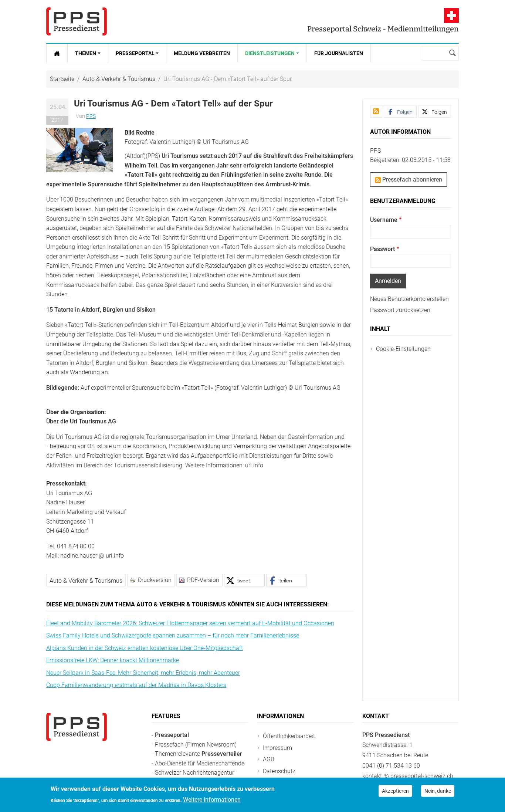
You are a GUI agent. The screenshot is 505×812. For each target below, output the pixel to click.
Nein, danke (437, 791)
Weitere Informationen (212, 799)
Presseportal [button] (135, 53)
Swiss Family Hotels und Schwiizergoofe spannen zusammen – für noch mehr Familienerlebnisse (172, 635)
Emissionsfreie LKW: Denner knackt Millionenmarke (112, 660)
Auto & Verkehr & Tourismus (118, 78)
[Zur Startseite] (57, 53)
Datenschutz (279, 771)
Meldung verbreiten (202, 53)
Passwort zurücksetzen (400, 310)
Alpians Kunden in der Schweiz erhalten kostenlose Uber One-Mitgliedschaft (144, 648)
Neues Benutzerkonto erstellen (409, 298)
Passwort (382, 249)
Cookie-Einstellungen (403, 348)
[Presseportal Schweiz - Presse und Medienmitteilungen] (76, 21)
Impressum (277, 747)
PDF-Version (203, 579)
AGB (268, 759)
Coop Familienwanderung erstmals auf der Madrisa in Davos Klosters (136, 684)
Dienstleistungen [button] (270, 53)
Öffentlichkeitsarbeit (289, 736)
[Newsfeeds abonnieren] (376, 111)
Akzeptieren (395, 791)
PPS (91, 116)
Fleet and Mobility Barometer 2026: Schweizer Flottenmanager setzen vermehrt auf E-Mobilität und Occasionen (190, 623)
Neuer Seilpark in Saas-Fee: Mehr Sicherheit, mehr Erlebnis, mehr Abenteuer (143, 672)
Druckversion (155, 579)
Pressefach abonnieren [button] (411, 179)
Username (383, 219)
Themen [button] (85, 53)
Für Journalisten (338, 53)
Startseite (62, 78)
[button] (79, 149)
